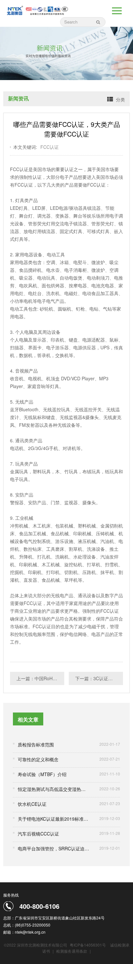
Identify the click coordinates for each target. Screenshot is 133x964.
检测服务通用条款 (72, 951)
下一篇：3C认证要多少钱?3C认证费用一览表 (99, 678)
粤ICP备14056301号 (88, 945)
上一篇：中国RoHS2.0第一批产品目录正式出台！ (40, 678)
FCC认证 (49, 147)
